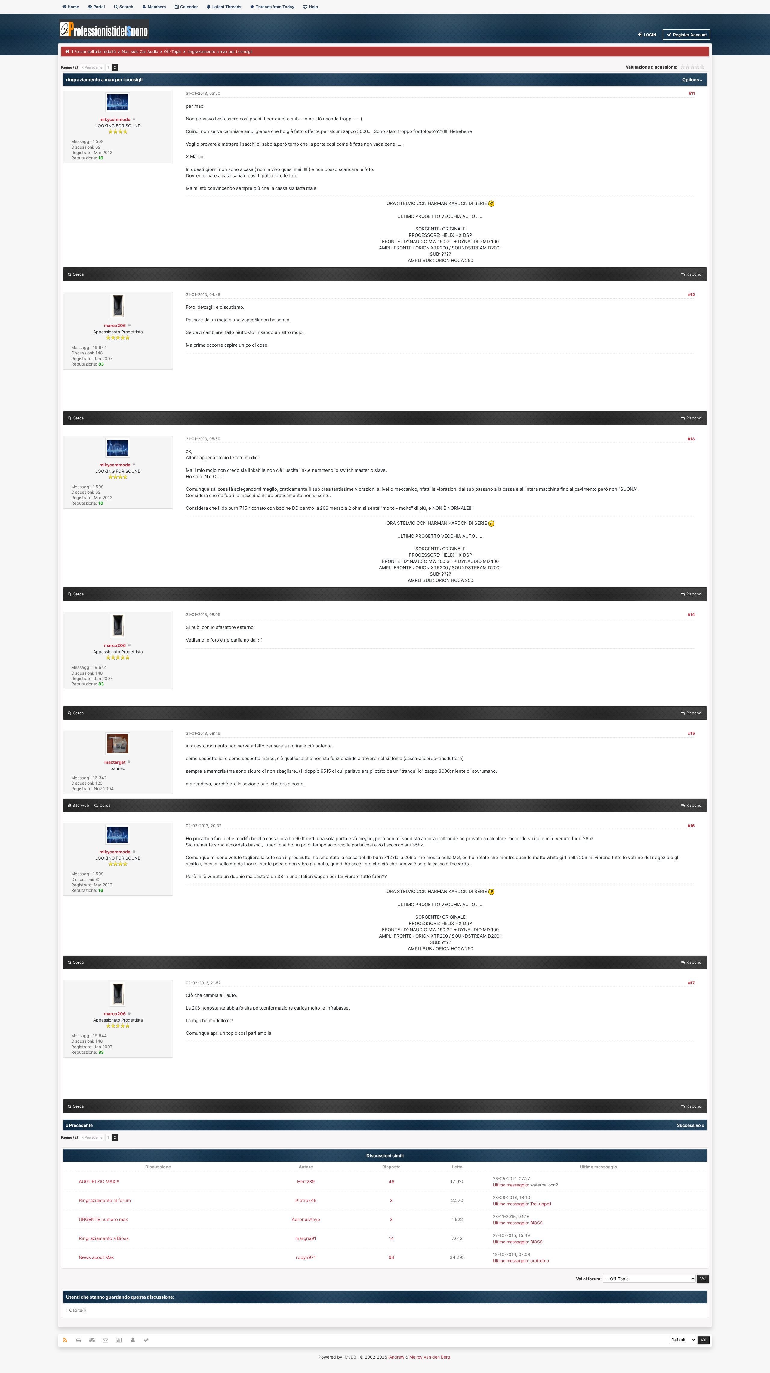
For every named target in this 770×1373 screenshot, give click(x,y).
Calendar (188, 6)
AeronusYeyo (306, 1219)
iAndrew (396, 1356)
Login (649, 34)
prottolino (539, 1260)
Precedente (81, 1125)
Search (126, 6)
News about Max (96, 1257)
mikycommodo (115, 119)
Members (156, 6)
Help (313, 6)
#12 (691, 294)
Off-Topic (172, 51)
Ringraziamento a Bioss (104, 1238)
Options (691, 79)
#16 (691, 825)
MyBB (350, 1356)
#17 (691, 982)
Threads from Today (274, 6)
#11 (692, 93)
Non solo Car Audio (140, 51)
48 (391, 1181)
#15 (691, 733)
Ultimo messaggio (510, 1184)
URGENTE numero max (103, 1219)
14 (391, 1238)
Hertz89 (306, 1181)
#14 (691, 614)
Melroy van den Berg (429, 1356)
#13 (691, 438)
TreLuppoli (540, 1203)
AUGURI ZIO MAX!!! (99, 1181)
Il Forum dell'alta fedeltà (93, 51)
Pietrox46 (305, 1200)
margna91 (305, 1238)
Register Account (689, 34)
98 (391, 1257)
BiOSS (536, 1222)
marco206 (115, 325)
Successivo (689, 1125)
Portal (99, 6)
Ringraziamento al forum (105, 1200)
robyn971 (306, 1257)
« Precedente (92, 67)
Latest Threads (226, 6)
